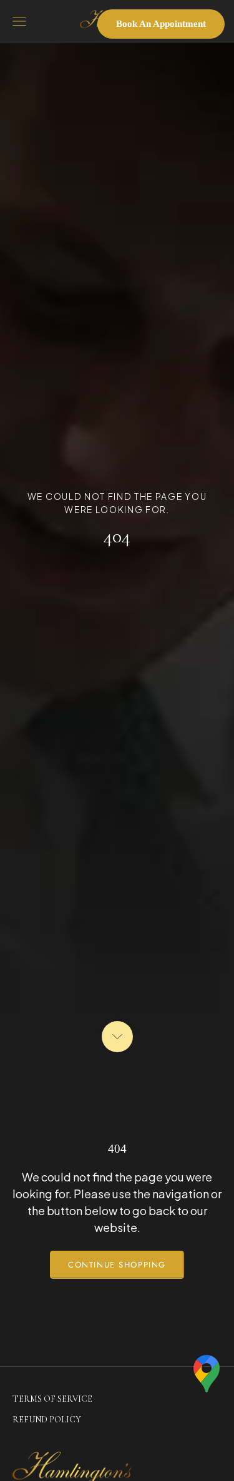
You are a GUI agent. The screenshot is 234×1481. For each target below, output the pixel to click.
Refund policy (46, 1419)
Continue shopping (117, 1265)
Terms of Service (52, 1399)
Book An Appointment (161, 24)
